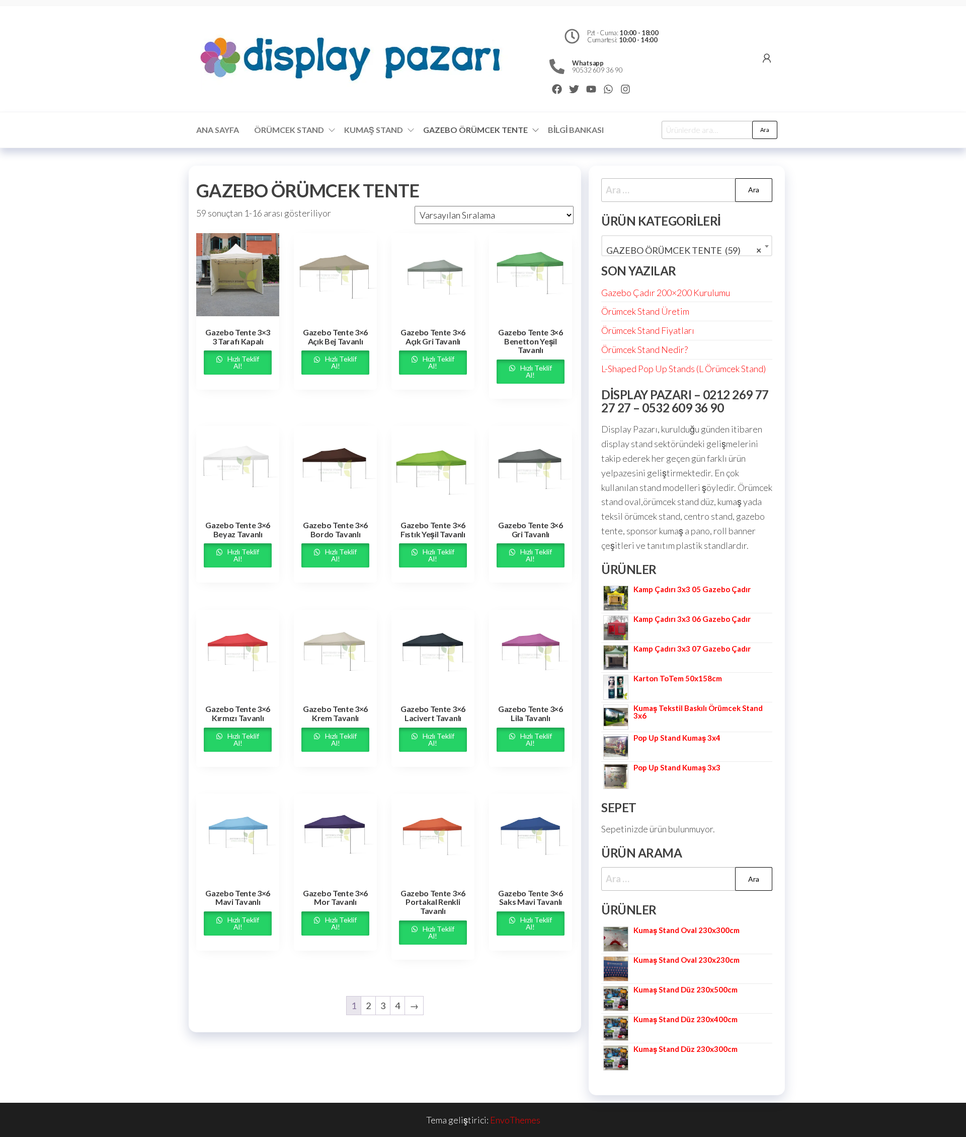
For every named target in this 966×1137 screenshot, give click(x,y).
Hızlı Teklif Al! (242, 362)
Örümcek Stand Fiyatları (647, 330)
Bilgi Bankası (576, 129)
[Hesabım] (766, 58)
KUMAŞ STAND (373, 129)
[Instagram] (625, 89)
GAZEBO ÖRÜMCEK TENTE (475, 129)
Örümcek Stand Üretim (645, 311)
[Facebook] (557, 89)
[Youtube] (591, 89)
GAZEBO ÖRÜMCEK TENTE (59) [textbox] (683, 250)
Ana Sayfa (217, 129)
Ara (764, 129)
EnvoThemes (515, 1119)
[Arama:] (686, 190)
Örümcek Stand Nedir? (644, 349)
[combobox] (686, 245)
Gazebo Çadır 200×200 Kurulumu (665, 292)
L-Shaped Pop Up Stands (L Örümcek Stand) (683, 368)
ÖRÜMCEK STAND (289, 129)
